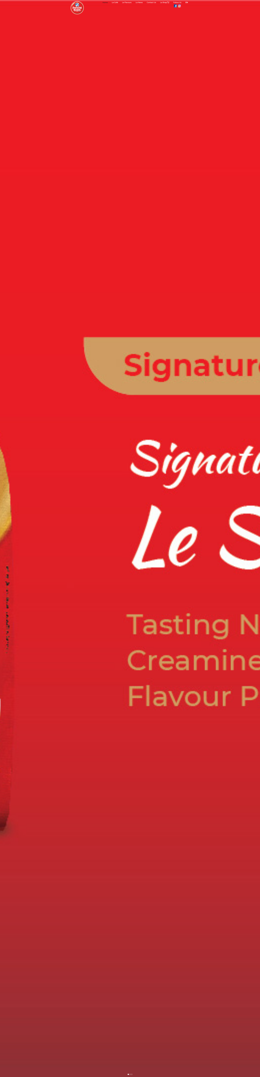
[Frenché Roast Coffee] (77, 7)
